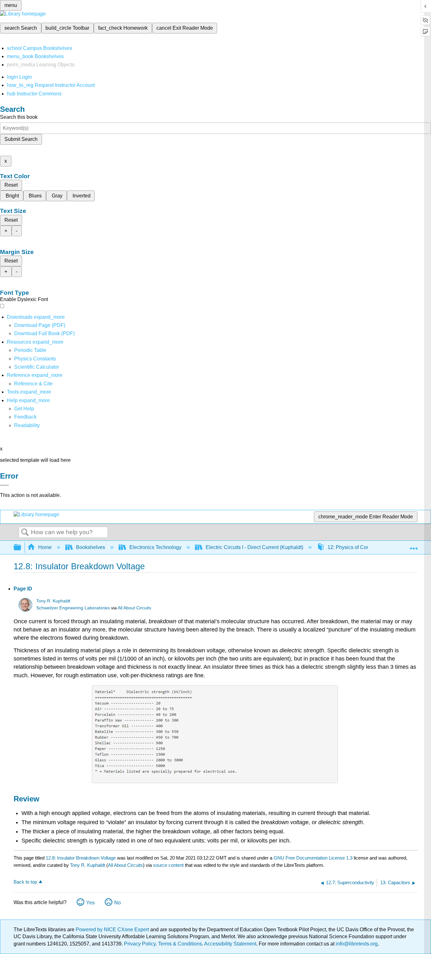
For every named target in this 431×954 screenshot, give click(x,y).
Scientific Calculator (36, 367)
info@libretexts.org (356, 943)
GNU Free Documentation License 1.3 (313, 857)
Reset (11, 185)
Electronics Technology (155, 547)
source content (168, 865)
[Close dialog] (4, 485)
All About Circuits (134, 608)
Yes (90, 902)
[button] (25, 417)
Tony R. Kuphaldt (53, 601)
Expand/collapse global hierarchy (21, 547)
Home (45, 547)
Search (25, 532)
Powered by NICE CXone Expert (113, 929)
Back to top (25, 882)
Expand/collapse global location (413, 545)
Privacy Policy (140, 943)
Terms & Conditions (180, 943)
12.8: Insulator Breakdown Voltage (81, 857)
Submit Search (21, 139)
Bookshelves (90, 547)
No (117, 902)
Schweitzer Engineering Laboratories (73, 608)
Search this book (19, 117)
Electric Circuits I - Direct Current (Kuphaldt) (254, 547)
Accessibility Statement (230, 943)
